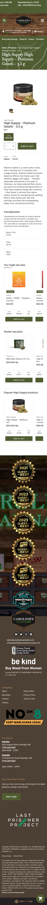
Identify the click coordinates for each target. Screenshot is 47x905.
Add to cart (27, 146)
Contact (5, 699)
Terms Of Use (18, 856)
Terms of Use (29, 699)
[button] (23, 32)
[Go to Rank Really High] (23, 901)
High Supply (41, 356)
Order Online (29, 691)
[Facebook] (16, 634)
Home (4, 48)
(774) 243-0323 (8, 747)
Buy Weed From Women (23, 668)
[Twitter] (21, 634)
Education (6, 695)
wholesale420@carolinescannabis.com (23, 643)
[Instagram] (26, 634)
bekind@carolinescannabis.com (20, 640)
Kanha (8, 295)
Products (12, 48)
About (4, 691)
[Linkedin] (31, 634)
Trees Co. (10, 356)
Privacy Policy (29, 695)
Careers (5, 702)
